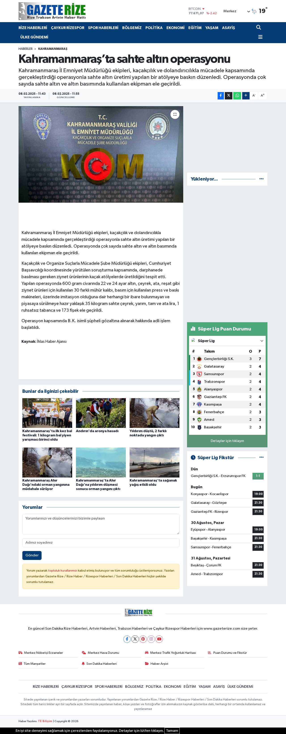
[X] (135, 639)
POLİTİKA (154, 28)
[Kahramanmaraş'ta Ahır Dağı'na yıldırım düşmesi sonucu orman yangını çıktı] (101, 462)
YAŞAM (211, 28)
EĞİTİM (195, 28)
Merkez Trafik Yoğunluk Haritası (173, 652)
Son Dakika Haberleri (101, 663)
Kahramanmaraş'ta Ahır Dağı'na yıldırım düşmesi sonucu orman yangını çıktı (98, 485)
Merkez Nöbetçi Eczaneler (43, 652)
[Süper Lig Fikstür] (261, 458)
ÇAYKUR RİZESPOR (67, 28)
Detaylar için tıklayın (227, 441)
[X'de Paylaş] (228, 95)
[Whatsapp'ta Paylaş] (237, 95)
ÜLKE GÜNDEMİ (34, 37)
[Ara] (259, 28)
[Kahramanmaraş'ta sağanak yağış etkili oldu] (154, 462)
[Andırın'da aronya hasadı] (101, 413)
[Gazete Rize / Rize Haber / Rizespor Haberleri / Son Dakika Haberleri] (63, 11)
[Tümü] (261, 179)
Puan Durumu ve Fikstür (230, 652)
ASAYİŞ (228, 28)
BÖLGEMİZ (132, 28)
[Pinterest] (143, 639)
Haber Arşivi (159, 663)
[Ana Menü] (259, 37)
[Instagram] (151, 639)
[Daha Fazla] (246, 95)
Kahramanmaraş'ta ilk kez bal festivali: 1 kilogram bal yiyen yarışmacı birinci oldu (47, 435)
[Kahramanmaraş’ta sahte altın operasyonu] (101, 154)
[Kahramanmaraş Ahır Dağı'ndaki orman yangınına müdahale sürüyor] (47, 462)
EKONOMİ (175, 28)
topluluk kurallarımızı (63, 570)
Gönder (32, 555)
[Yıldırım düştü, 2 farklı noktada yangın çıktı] (154, 413)
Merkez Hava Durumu (103, 652)
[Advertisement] (227, 137)
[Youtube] (159, 639)
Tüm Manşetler (35, 663)
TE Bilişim (45, 721)
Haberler (26, 48)
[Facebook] (127, 639)
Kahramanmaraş (52, 48)
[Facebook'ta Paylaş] (221, 95)
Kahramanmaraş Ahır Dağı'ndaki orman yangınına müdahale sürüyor (45, 485)
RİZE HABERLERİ (33, 28)
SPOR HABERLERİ (103, 28)
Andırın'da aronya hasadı (97, 431)
